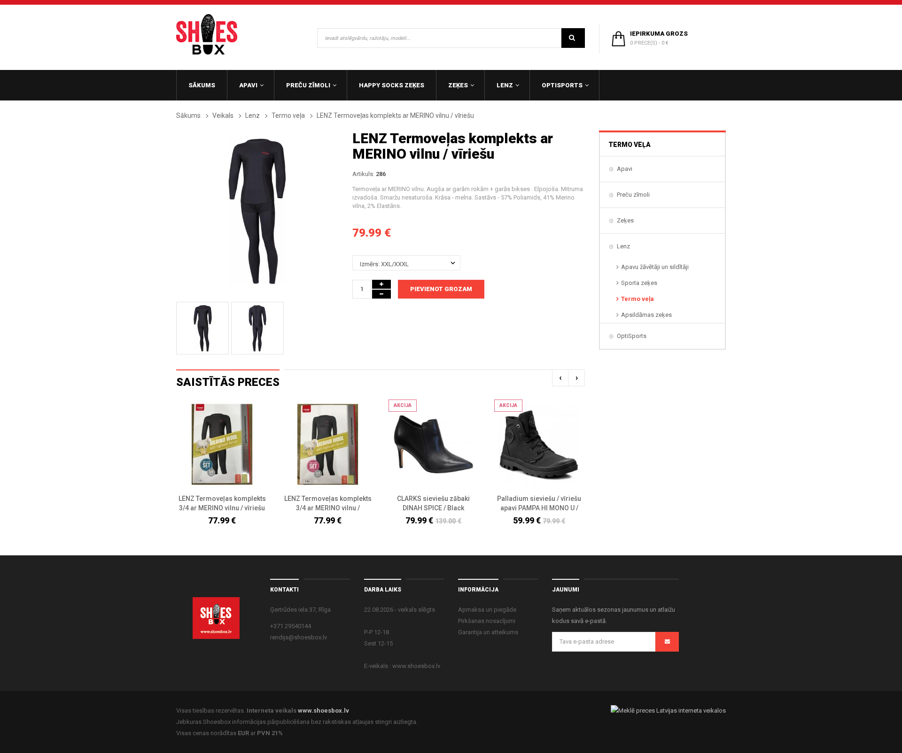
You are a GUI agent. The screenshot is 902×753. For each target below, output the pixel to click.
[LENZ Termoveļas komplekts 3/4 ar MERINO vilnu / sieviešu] (328, 444)
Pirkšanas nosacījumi (486, 620)
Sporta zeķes (639, 282)
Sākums (188, 115)
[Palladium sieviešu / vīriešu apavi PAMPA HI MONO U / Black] (539, 444)
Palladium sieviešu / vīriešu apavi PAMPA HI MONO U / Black (539, 504)
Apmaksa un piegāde (487, 609)
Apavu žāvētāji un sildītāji (655, 266)
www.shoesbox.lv (323, 710)
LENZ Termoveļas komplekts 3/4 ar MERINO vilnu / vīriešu (222, 503)
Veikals (222, 115)
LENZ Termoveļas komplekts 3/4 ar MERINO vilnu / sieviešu (328, 504)
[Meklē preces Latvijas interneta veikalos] (668, 710)
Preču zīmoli (633, 194)
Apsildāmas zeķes (646, 314)
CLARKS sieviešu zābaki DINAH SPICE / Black (433, 503)
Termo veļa (288, 115)
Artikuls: (363, 173)
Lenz (252, 115)
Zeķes (625, 220)
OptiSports (631, 335)
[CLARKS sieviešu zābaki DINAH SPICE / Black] (433, 444)
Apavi (624, 168)
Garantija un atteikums (488, 632)
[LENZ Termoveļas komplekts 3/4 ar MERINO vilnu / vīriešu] (222, 444)
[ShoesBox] (206, 34)
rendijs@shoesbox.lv (298, 637)
